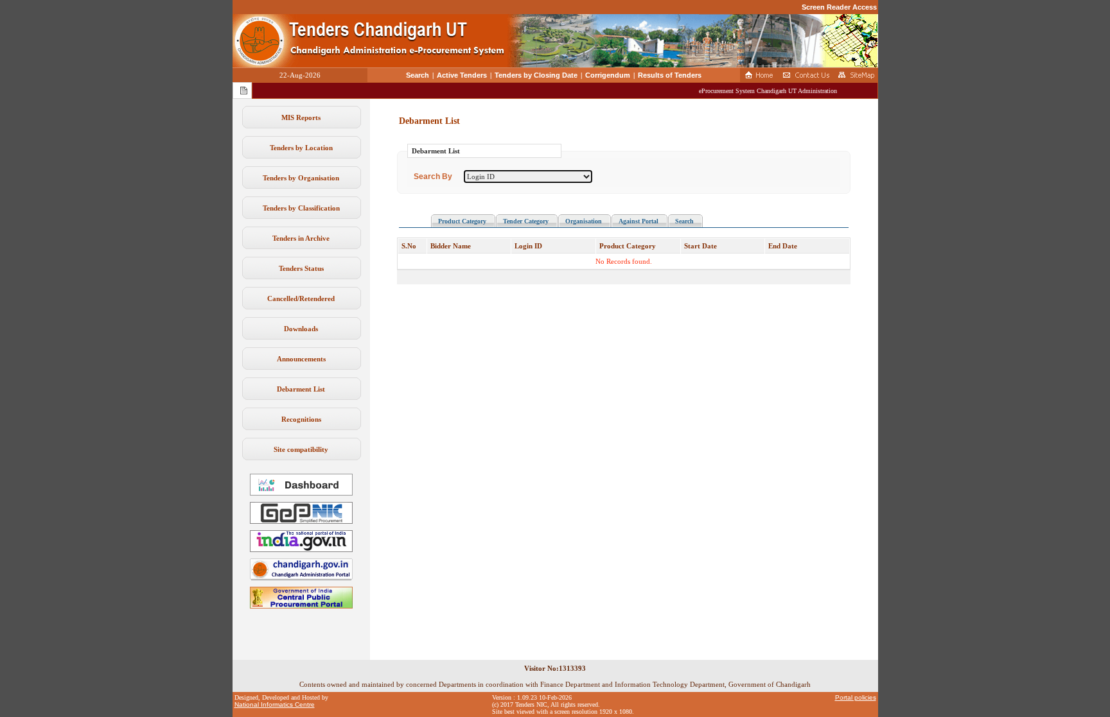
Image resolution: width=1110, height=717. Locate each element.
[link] (301, 521)
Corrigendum (607, 75)
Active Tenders (462, 75)
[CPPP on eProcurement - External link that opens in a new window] (301, 606)
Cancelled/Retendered (301, 298)
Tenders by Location (301, 147)
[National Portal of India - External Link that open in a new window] (301, 549)
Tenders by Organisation (301, 178)
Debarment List (301, 389)
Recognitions (301, 419)
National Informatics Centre (274, 704)
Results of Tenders (669, 75)
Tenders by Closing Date (536, 75)
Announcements (301, 359)
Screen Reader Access (839, 7)
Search (417, 75)
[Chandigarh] (301, 578)
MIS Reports (301, 117)
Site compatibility (301, 449)
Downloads (301, 329)
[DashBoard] (301, 493)
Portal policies (855, 697)
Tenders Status (301, 268)
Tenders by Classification (301, 208)
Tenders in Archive (301, 238)
